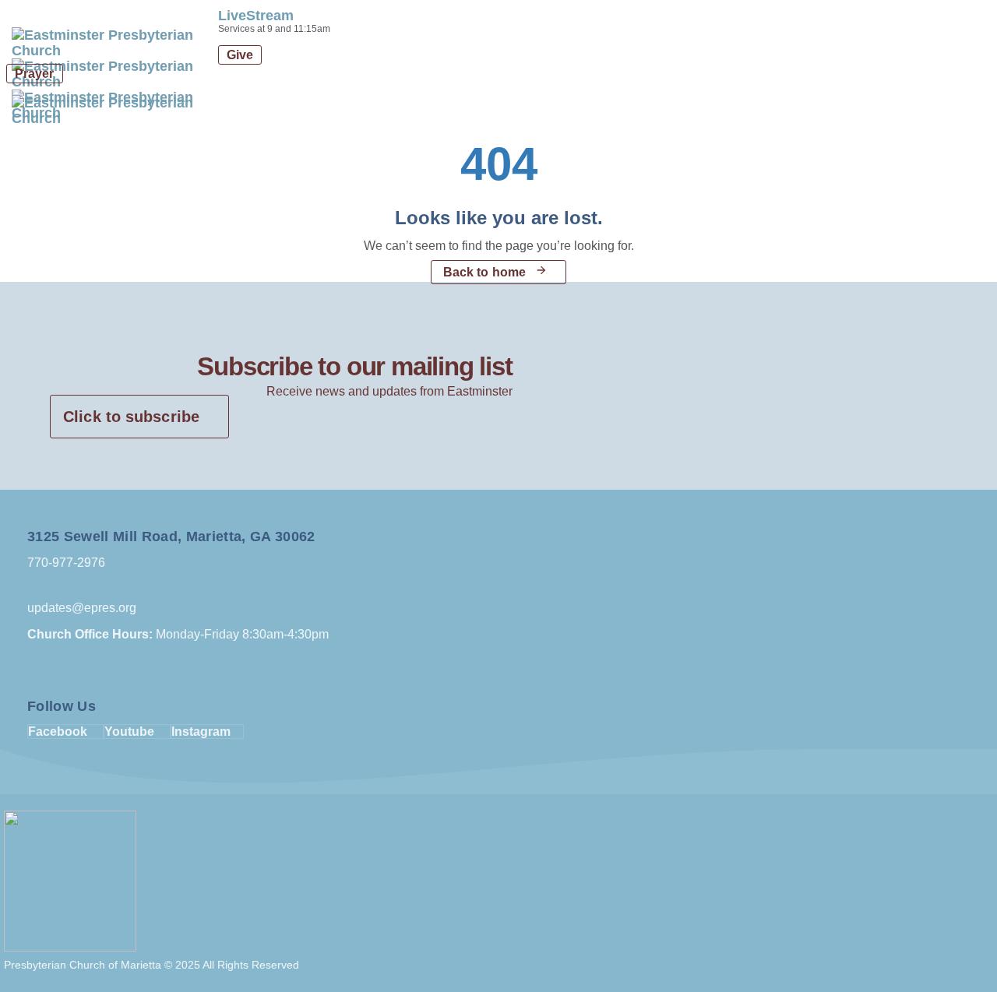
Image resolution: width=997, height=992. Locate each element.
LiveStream (256, 15)
